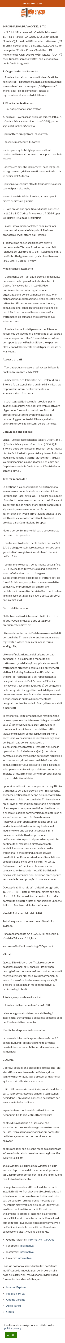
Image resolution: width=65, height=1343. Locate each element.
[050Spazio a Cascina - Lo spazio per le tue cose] (32, 13)
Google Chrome (15, 1299)
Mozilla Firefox (15, 1293)
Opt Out (49, 1239)
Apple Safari (13, 1305)
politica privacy (12, 1328)
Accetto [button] (11, 1335)
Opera (10, 1311)
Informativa (35, 1239)
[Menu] (5, 13)
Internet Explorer (16, 1287)
